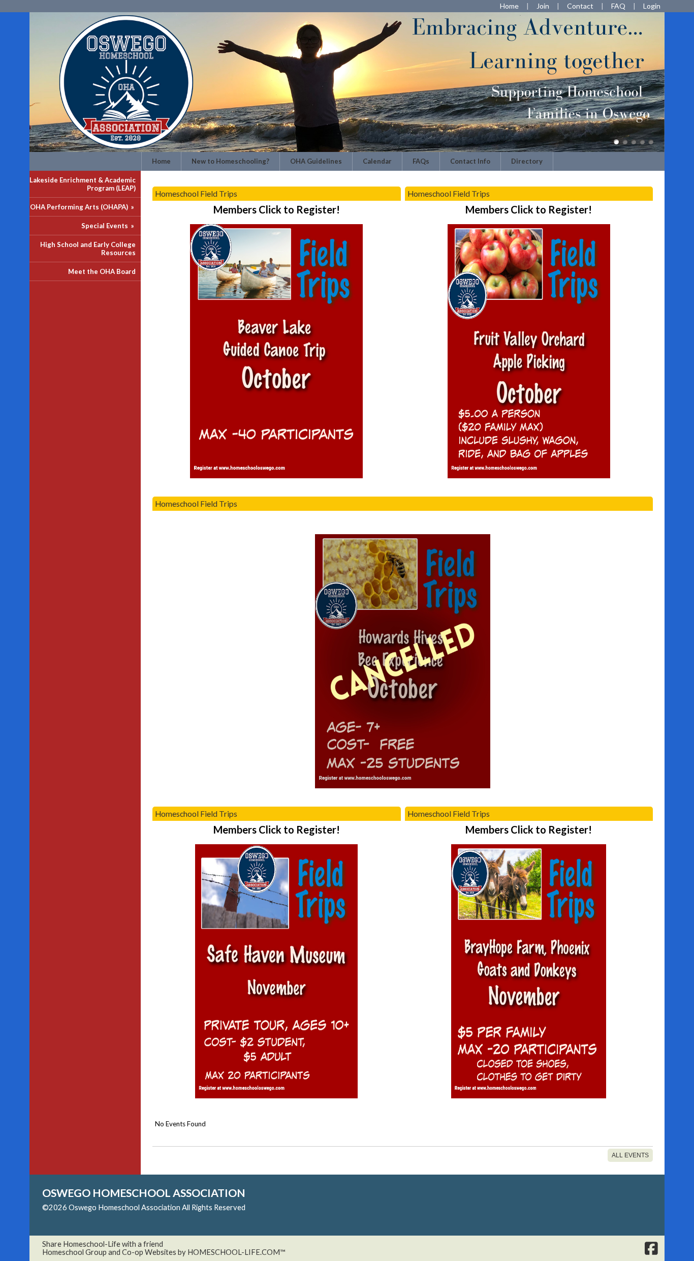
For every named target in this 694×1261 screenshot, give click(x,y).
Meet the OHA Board (102, 271)
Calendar (377, 161)
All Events (630, 1155)
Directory (527, 161)
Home (161, 161)
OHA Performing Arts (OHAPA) (83, 207)
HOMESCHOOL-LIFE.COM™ (236, 1252)
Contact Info (470, 161)
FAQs (421, 161)
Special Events (108, 226)
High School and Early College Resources (88, 248)
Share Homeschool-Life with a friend (102, 1244)
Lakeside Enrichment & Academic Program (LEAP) (82, 184)
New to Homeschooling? (230, 161)
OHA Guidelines (316, 161)
